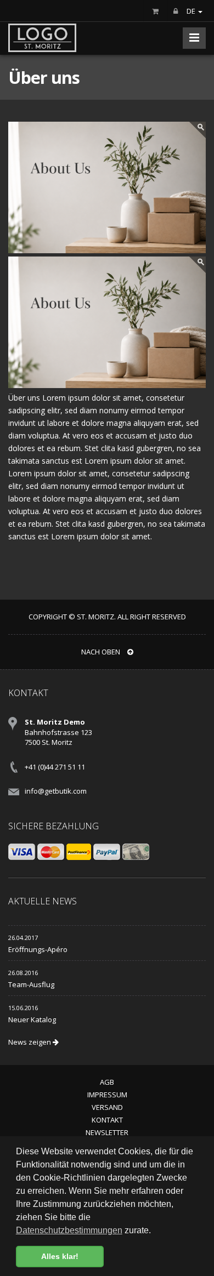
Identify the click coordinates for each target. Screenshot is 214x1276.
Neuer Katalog (32, 1019)
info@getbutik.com (56, 791)
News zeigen (30, 1042)
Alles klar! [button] (59, 1256)
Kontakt (107, 1120)
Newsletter (107, 1132)
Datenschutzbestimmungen (69, 1230)
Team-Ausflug (31, 984)
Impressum (107, 1095)
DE (192, 11)
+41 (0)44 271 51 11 (55, 767)
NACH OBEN (101, 652)
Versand (107, 1107)
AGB (107, 1082)
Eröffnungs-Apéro (37, 949)
